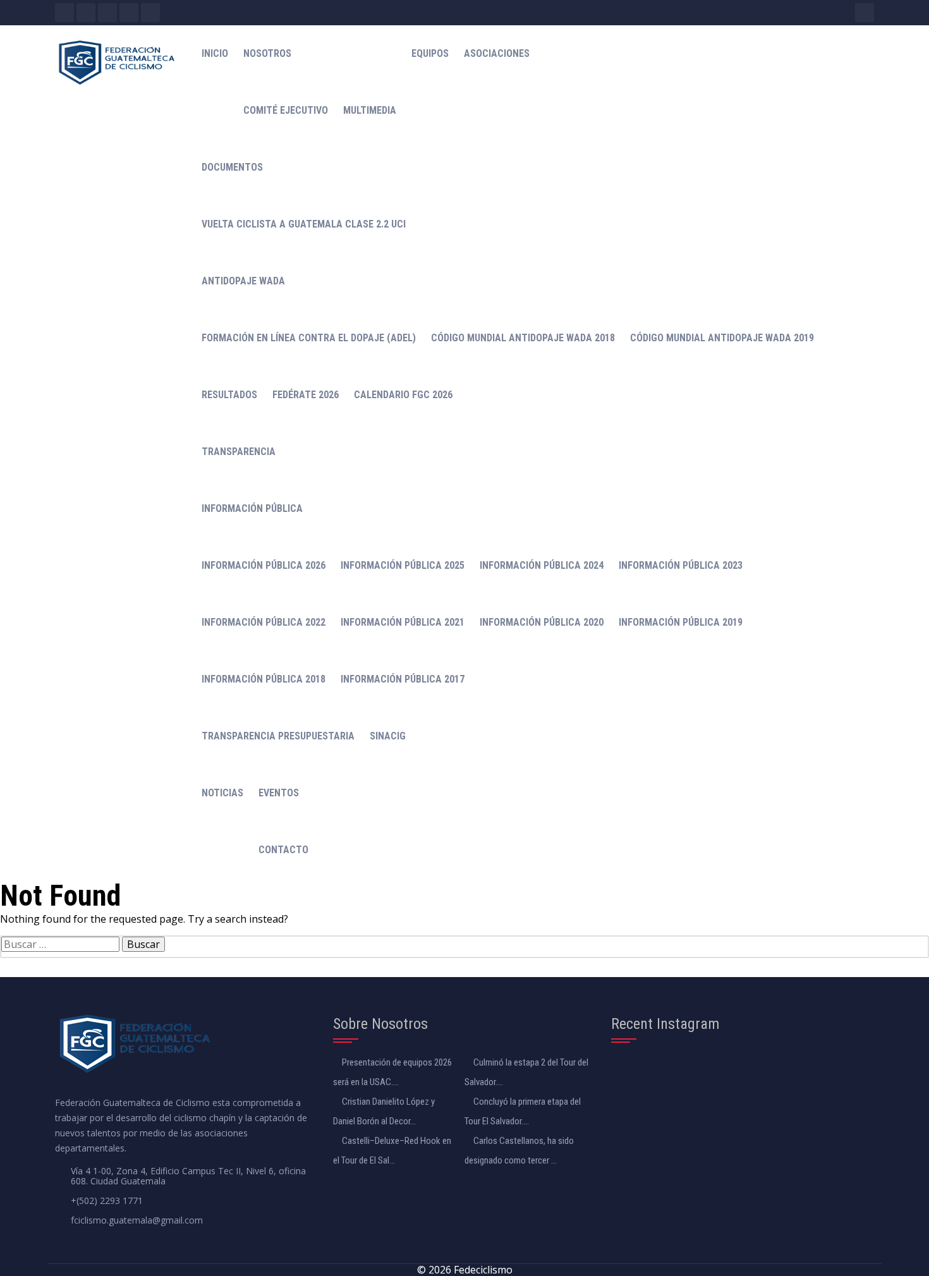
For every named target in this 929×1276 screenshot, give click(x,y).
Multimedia (369, 110)
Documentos (232, 167)
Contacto (283, 850)
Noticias (222, 793)
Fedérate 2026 (305, 395)
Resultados (229, 395)
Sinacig (388, 736)
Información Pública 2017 (402, 679)
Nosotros (267, 53)
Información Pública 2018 (263, 679)
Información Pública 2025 (402, 565)
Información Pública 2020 (542, 622)
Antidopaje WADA (243, 281)
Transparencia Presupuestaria (278, 736)
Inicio (215, 53)
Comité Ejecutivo (285, 110)
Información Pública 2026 (263, 565)
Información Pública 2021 (402, 622)
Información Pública (252, 508)
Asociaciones (497, 53)
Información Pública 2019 (681, 622)
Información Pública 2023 (681, 565)
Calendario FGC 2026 (403, 395)
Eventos (278, 793)
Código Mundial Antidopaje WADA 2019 (722, 338)
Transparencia (239, 452)
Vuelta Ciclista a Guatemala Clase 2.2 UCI (304, 224)
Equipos (430, 53)
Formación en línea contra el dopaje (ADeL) (309, 338)
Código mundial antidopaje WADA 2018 (523, 338)
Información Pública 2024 (542, 565)
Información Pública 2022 (263, 622)
